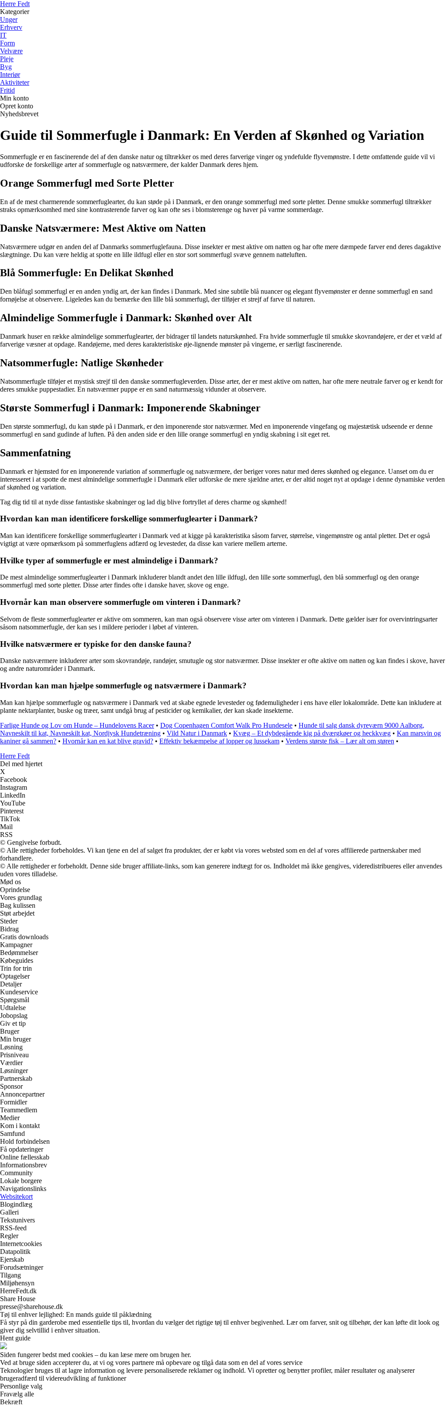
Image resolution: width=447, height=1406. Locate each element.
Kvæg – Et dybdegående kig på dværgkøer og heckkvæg (312, 733)
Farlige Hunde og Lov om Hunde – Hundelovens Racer (77, 725)
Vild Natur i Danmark (197, 733)
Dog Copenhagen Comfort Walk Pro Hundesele (226, 725)
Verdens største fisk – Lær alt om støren (339, 741)
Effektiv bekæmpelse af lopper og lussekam (219, 741)
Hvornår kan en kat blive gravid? (107, 741)
